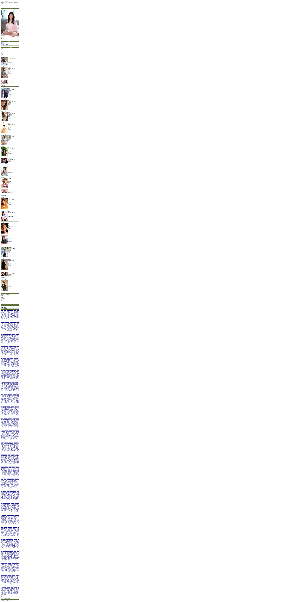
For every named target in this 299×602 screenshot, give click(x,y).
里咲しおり (11, 446)
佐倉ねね (10, 204)
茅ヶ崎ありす (7, 518)
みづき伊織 (13, 315)
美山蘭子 (4, 379)
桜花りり (17, 575)
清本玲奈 (8, 503)
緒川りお (8, 362)
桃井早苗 (13, 541)
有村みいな (11, 576)
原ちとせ (8, 436)
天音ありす (7, 480)
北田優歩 (11, 310)
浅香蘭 (17, 560)
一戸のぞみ (11, 462)
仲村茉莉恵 (11, 378)
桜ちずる (14, 434)
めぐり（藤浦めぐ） (11, 313)
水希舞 (4, 450)
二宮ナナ (5, 354)
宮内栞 (17, 461)
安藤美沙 (13, 388)
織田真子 (2, 350)
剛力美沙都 (3, 576)
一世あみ (2, 497)
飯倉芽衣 (8, 556)
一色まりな (5, 401)
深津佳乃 (11, 546)
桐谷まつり (11, 172)
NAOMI (14, 439)
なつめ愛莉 (12, 421)
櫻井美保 (7, 472)
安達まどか (17, 496)
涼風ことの (12, 395)
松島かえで (8, 325)
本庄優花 (15, 462)
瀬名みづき (14, 433)
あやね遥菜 (3, 432)
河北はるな (14, 492)
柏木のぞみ (5, 313)
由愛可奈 (8, 347)
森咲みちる (14, 435)
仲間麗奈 (11, 439)
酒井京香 (12, 496)
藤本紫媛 (11, 450)
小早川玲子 (12, 507)
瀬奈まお (6, 435)
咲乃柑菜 (5, 578)
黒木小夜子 (5, 400)
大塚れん (10, 431)
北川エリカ (8, 353)
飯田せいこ (6, 528)
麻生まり (13, 531)
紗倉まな (3, 324)
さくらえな (17, 422)
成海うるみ (9, 444)
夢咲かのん (11, 565)
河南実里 (16, 511)
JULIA (8, 351)
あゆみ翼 (11, 432)
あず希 (12, 484)
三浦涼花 (15, 420)
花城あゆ (7, 445)
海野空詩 (15, 475)
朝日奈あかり (12, 330)
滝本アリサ (10, 494)
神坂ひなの (16, 507)
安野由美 (17, 400)
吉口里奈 (5, 497)
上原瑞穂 (8, 403)
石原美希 (13, 327)
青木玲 (15, 323)
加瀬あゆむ (16, 335)
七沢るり (16, 347)
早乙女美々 (5, 427)
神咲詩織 (4, 347)
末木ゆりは (14, 558)
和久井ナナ (15, 394)
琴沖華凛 (16, 591)
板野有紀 (4, 319)
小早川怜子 (11, 358)
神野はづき (3, 507)
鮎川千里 (3, 472)
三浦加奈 (10, 456)
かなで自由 (17, 493)
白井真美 (9, 373)
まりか (11, 379)
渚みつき (11, 589)
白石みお (10, 73)
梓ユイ (9, 401)
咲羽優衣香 (11, 581)
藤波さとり (16, 556)
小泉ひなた (13, 580)
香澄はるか (8, 457)
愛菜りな (2, 425)
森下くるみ (3, 546)
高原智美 (3, 593)
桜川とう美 (15, 390)
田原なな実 (15, 590)
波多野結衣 (11, 324)
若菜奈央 (13, 467)
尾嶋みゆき (12, 520)
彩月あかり (9, 388)
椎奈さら (17, 531)
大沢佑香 (11, 331)
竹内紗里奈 (16, 387)
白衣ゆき (11, 468)
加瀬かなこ (16, 521)
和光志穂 (12, 391)
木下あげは (3, 522)
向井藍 (4, 459)
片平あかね (15, 412)
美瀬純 (13, 384)
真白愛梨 (8, 473)
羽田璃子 (8, 484)
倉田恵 (17, 557)
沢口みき (10, 365)
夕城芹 (9, 455)
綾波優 (13, 317)
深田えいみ (11, 241)
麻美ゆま (5, 349)
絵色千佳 (13, 349)
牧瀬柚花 (16, 552)
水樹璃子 (4, 572)
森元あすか (17, 520)
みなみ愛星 (14, 481)
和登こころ (7, 579)
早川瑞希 (15, 443)
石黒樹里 (15, 482)
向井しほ (5, 433)
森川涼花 (16, 399)
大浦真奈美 (9, 568)
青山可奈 (10, 375)
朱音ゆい (3, 314)
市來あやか (5, 483)
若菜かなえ (17, 479)
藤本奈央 (11, 426)
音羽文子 (5, 553)
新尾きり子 (5, 531)
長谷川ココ (10, 427)
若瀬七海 (14, 342)
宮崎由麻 (13, 575)
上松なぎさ (9, 447)
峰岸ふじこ (13, 448)
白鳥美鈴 (9, 414)
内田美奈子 (16, 403)
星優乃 (8, 359)
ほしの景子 (17, 451)
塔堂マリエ (9, 382)
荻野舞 (13, 486)
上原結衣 (7, 324)
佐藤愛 (10, 384)
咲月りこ (9, 558)
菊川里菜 (8, 374)
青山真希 (9, 563)
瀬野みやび (6, 582)
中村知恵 (10, 435)
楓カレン (14, 584)
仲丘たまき (11, 460)
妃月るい (13, 548)
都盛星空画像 (3, 42)
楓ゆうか (7, 446)
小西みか (14, 438)
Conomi (8, 530)
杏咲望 (12, 387)
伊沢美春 (13, 578)
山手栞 (2, 401)
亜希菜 (13, 366)
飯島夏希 (8, 398)
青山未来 (2, 426)
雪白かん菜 (9, 578)
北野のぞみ (10, 408)
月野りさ (11, 337)
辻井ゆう (11, 402)
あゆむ (17, 385)
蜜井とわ (4, 448)
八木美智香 (5, 492)
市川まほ (8, 343)
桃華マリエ (4, 395)
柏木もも (17, 553)
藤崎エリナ (5, 362)
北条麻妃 (8, 364)
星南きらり (6, 423)
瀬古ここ (15, 460)
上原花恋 (9, 329)
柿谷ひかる (6, 469)
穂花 (14, 339)
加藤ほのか (16, 480)
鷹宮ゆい (5, 509)
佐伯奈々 (15, 328)
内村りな (2, 439)
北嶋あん (5, 588)
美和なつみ (5, 408)
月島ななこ (12, 451)
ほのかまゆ (12, 398)
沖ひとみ (17, 349)
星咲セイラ (16, 518)
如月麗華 (5, 575)
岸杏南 (9, 496)
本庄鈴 (12, 571)
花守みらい (7, 532)
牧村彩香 (8, 577)
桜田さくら (7, 390)
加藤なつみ (5, 366)
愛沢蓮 (8, 358)
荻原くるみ (12, 552)
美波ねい (14, 411)
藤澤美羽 (5, 318)
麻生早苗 (2, 375)
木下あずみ (12, 353)
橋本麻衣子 (12, 515)
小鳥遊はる (15, 516)
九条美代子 (5, 551)
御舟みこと (8, 580)
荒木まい (5, 474)
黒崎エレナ (15, 375)
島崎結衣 (5, 443)
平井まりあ (8, 391)
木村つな (13, 413)
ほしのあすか (16, 314)
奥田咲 (9, 312)
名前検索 (2, 43)
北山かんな (12, 480)
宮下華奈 (4, 460)
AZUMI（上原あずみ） (8, 327)
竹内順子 (15, 372)
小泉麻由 (7, 384)
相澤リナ (10, 129)
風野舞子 (11, 338)
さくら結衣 (11, 363)
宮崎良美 (6, 569)
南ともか (14, 367)
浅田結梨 (4, 457)
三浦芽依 (4, 594)
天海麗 (15, 310)
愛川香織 (10, 62)
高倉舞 (16, 366)
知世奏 (15, 551)
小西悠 (12, 335)
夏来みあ (11, 556)
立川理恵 (3, 328)
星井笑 (17, 474)
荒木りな (16, 364)
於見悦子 (9, 575)
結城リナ (8, 487)
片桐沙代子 (8, 587)
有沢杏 (10, 438)
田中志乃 (8, 564)
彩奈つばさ (13, 457)
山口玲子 (4, 407)
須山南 (5, 560)
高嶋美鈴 (2, 575)
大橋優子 (17, 578)
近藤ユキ (14, 557)
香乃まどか (11, 593)
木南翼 (12, 587)
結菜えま (10, 469)
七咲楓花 (8, 310)
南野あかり (11, 505)
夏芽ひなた (10, 516)
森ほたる (5, 558)
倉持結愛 (15, 409)
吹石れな (6, 449)
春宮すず (17, 467)
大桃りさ (17, 389)
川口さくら (11, 475)
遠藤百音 (10, 570)
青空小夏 (8, 319)
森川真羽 (8, 571)
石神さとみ (17, 515)
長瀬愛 (5, 310)
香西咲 (6, 315)
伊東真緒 (7, 450)
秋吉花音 (11, 498)
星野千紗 (17, 388)
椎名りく (3, 434)
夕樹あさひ (3, 431)
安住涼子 (15, 351)
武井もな (5, 516)
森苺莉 (12, 577)
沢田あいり (7, 402)
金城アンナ (11, 412)
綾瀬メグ (11, 325)
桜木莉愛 (15, 312)
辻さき (17, 413)
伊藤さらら (12, 407)
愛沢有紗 (11, 551)
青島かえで (13, 425)
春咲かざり (9, 433)
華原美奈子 (14, 461)
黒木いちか (5, 317)
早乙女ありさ (6, 439)
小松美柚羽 (7, 522)
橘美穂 (8, 551)
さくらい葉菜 (4, 163)
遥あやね (2, 554)
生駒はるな (10, 529)
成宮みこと (15, 582)
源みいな (13, 545)
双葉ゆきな (15, 505)
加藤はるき (3, 569)
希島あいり (16, 359)
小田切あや (5, 413)
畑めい (4, 590)
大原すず (9, 517)
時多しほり (11, 567)
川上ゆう (11, 323)
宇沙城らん (3, 389)
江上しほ (10, 437)
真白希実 (10, 265)
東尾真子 (4, 473)
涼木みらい (13, 400)
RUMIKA (5, 342)
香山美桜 (5, 409)
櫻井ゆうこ (12, 319)
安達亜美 (8, 479)
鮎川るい (7, 378)
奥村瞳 (7, 434)
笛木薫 (14, 424)
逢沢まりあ (10, 555)
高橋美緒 (12, 386)
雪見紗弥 (17, 315)
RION (5, 484)
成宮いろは (11, 482)
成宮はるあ (3, 458)
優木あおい (6, 363)
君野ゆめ (4, 358)
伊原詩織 (5, 388)
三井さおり (17, 559)
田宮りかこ (10, 497)
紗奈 (5, 337)
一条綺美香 (7, 322)
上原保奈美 (5, 334)
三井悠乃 (17, 483)
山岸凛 (5, 479)
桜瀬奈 (10, 542)
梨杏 (1, 396)
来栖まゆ (14, 510)
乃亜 (12, 326)
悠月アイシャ (15, 527)
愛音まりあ (8, 504)
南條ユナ (8, 544)
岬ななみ (15, 534)
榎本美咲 (10, 510)
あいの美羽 (16, 581)
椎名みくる (5, 329)
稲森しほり (5, 436)
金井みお (2, 499)
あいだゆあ (5, 330)
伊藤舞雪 (5, 548)
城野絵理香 (15, 523)
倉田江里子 (15, 499)
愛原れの (5, 577)
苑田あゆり (10, 508)
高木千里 (2, 519)
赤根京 (4, 424)
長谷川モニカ (6, 468)
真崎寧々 (8, 535)
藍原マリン (8, 459)
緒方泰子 (8, 515)
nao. (14, 337)
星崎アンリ (6, 425)
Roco (9, 354)
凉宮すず (11, 458)
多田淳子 (11, 579)
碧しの (17, 438)
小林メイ (4, 511)
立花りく (4, 583)
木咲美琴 (11, 590)
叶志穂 (13, 329)
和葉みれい (14, 414)
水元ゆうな (8, 311)
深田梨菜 (8, 415)
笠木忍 (12, 403)
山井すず (6, 567)
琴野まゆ (14, 361)
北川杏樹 (5, 359)
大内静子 (14, 497)
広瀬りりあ (5, 444)
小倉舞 (8, 443)
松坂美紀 (5, 506)
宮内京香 (3, 566)
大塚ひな (8, 323)
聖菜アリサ (5, 503)
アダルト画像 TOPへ (4, 44)
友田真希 (3, 353)
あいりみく (7, 507)
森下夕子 (17, 498)
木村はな (2, 390)
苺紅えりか (4, 487)
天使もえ (8, 407)
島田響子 (10, 569)
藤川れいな (12, 487)
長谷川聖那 (4, 391)
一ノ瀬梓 (17, 547)
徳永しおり (5, 547)
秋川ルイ (8, 421)
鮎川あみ (13, 385)
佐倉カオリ (8, 348)
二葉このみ (15, 469)
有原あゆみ (15, 522)
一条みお (13, 560)
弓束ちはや (3, 563)
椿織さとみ (5, 527)
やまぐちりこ (8, 341)
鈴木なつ (7, 581)
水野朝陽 (14, 397)
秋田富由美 (5, 470)
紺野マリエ (9, 543)
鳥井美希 (12, 518)
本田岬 (13, 382)
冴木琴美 (12, 504)
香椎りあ (14, 463)
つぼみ (5, 348)
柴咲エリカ (17, 395)
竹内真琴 (7, 431)
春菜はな (7, 338)
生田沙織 (2, 437)
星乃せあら (12, 479)
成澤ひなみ (12, 511)
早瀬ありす (6, 365)
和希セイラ (16, 572)
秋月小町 (15, 576)
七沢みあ (4, 540)
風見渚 (12, 530)
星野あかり (14, 318)
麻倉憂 (4, 331)
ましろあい (15, 468)
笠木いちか (15, 589)
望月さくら (5, 496)
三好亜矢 (9, 461)
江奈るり (6, 475)
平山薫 (2, 310)
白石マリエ (5, 529)
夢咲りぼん (8, 539)
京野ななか (13, 311)
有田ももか (17, 566)
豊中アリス (5, 541)
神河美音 (15, 472)
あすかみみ (11, 420)
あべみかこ (8, 371)
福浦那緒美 (7, 546)
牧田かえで (10, 394)
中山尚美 (4, 520)
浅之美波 (14, 555)
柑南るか (4, 580)
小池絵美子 (9, 376)
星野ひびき (11, 434)
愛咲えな (3, 445)
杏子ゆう (11, 495)
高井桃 (17, 350)
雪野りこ (7, 383)
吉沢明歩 (2, 342)
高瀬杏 (15, 445)
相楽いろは (9, 377)
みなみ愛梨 (12, 473)
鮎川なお (11, 343)
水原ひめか (6, 523)
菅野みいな (12, 347)
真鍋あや (15, 593)
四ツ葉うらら (16, 506)
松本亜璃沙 (16, 358)
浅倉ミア (17, 541)
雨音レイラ (11, 372)
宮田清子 (5, 584)
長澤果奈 (15, 530)
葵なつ (12, 506)
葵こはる (2, 397)
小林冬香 (15, 378)
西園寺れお (11, 445)
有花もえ (12, 503)
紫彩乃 (4, 367)
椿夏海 (14, 546)
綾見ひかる (10, 361)
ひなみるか (15, 427)
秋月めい (14, 494)
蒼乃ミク (13, 568)
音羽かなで (16, 331)
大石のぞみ (9, 366)
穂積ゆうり (4, 564)
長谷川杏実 (8, 386)
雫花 (17, 558)
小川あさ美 (3, 315)
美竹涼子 (5, 376)
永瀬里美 (15, 459)
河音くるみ (11, 472)
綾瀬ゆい (5, 508)
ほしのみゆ (6, 339)
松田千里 (4, 556)
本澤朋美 (13, 377)
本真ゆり (4, 311)
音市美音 (16, 348)
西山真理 (4, 535)
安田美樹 (12, 341)
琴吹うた (12, 591)
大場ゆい (15, 326)
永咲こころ (7, 420)
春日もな (5, 399)
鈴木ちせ (5, 455)
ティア (16, 329)
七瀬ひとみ (5, 591)
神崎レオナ (17, 436)
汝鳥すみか (13, 401)
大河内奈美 (9, 545)
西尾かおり (8, 328)
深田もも (10, 94)
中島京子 (9, 474)
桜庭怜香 (14, 570)
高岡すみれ (17, 509)
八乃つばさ (5, 545)
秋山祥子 (10, 397)
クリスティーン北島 (12, 519)
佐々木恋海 (8, 422)
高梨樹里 (3, 589)
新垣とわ (8, 506)
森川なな (10, 286)
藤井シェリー (15, 338)
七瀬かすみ (15, 437)
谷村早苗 (16, 353)
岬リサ (2, 408)
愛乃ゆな (10, 523)
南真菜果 (8, 463)
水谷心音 (15, 354)
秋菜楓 (8, 330)
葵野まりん (3, 567)
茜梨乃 (2, 481)
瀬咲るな (4, 491)
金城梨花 (17, 568)
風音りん (10, 228)
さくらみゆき (12, 493)
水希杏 (14, 431)
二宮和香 (9, 483)
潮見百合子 (3, 480)
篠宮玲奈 (3, 85)
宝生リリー (9, 560)
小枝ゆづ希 (15, 508)
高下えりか (9, 492)
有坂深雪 (8, 540)
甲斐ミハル (3, 521)
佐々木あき (3, 449)
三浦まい (15, 554)
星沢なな (11, 316)
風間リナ (2, 548)
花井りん (15, 402)
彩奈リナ (7, 482)
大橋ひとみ (15, 379)
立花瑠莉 (15, 484)
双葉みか (5, 361)
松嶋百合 (2, 560)
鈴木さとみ (11, 346)
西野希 (9, 591)
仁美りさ (4, 552)
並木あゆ (16, 473)
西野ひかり (6, 534)
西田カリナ (11, 423)
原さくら (15, 571)
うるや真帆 (9, 334)
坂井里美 (17, 457)
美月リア (4, 485)
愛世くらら (14, 543)
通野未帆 (5, 471)
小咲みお (11, 359)
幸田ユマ (8, 509)
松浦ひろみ (12, 374)
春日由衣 (17, 401)
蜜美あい (8, 379)
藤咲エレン (3, 518)
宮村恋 (4, 495)
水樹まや (11, 491)
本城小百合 (17, 396)
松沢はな (5, 352)
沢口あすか (17, 374)
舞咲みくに (5, 326)
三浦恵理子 (13, 371)
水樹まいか (3, 542)
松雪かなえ (6, 510)
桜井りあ (8, 337)
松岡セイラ (17, 407)
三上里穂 (5, 481)
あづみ (3, 420)
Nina (12, 409)
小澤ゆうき (11, 153)
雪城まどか (5, 571)
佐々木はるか (6, 336)
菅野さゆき (5, 360)
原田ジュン (7, 389)
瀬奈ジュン (8, 410)
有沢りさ (14, 383)
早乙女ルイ (11, 351)
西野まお (5, 494)
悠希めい (12, 364)
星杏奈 (17, 376)
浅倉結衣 (12, 566)
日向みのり (11, 554)
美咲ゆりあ (6, 519)
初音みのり (11, 339)
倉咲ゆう (15, 346)
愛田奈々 (15, 324)
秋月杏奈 (2, 471)
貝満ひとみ (9, 409)
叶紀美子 (7, 424)
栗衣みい (8, 583)
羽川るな (2, 516)
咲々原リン (8, 572)
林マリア (17, 431)
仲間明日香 (10, 557)
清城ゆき (11, 522)
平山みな (11, 389)
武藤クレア (16, 340)
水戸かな (17, 545)
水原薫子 (13, 547)
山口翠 (14, 579)
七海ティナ (16, 583)
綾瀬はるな (17, 384)
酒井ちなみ (4, 374)
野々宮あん (10, 527)
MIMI (14, 389)
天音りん (15, 449)
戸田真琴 (2, 484)
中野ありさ (6, 397)
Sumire (12, 485)
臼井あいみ (6, 505)
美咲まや (11, 532)
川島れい (5, 377)
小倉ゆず (13, 350)
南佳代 (4, 539)
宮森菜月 (8, 588)
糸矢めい (3, 372)
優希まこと (5, 419)
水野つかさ (7, 340)
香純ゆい (7, 438)
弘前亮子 (13, 447)
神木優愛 (3, 446)
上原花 (4, 370)
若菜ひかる (10, 342)
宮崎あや (4, 415)
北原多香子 (14, 370)
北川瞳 (17, 311)
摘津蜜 (8, 491)
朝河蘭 (2, 377)
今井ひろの (9, 318)
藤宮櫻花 (6, 456)
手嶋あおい (5, 517)
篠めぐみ (9, 413)
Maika (12, 312)
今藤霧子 (10, 582)
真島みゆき (12, 410)
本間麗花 (12, 455)
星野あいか (9, 531)
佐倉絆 (5, 422)
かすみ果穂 (6, 350)
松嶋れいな (4, 195)
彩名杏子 (2, 385)
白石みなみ (11, 449)
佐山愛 (15, 343)
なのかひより (6, 426)
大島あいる (9, 349)
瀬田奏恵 (15, 587)
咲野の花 (11, 544)
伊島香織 (6, 373)
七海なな (3, 338)
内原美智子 (3, 579)
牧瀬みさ (9, 547)
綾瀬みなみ (9, 317)
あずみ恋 (14, 491)
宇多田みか (9, 481)
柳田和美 (9, 471)
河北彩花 (13, 553)
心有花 (10, 383)
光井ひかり (16, 485)
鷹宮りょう (10, 360)
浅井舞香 (3, 378)
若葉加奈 (7, 498)
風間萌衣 (2, 494)
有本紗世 (2, 435)
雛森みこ (16, 421)
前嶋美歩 (17, 339)
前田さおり (3, 462)
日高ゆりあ (10, 411)
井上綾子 (12, 436)
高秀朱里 (16, 504)
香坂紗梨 (15, 539)
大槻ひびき (4, 343)
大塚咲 (10, 350)
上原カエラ (8, 331)
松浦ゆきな (13, 588)
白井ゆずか (3, 475)
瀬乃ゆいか (7, 316)
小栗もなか (5, 557)
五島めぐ (14, 569)
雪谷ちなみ (7, 458)
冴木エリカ (14, 542)
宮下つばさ (3, 322)
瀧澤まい (13, 517)
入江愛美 (3, 325)
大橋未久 (13, 334)
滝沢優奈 (15, 316)
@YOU (2, 388)
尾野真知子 (14, 352)
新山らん (16, 362)
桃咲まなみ (11, 314)
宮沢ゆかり (14, 474)
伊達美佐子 (6, 570)
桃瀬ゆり (8, 511)
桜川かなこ (17, 487)
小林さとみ (14, 376)
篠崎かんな (4, 587)
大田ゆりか (5, 568)
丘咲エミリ (8, 485)
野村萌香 (7, 370)
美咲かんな (9, 419)
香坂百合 (9, 486)
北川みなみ (5, 461)
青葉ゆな (14, 535)
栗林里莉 (3, 384)
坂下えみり (15, 529)
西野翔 (5, 351)
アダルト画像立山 (4, 598)
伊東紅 (10, 370)
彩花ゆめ (4, 398)
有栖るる (7, 593)
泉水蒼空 (9, 548)
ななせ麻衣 (10, 533)
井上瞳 (13, 399)
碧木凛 (17, 470)
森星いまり (14, 471)
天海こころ (11, 252)
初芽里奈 (14, 450)
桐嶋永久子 (6, 375)
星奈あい (5, 530)
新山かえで (9, 352)
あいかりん (8, 448)
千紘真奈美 (15, 533)
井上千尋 (16, 382)
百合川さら (5, 403)
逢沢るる (15, 446)
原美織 (17, 447)
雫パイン (5, 312)
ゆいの (3, 412)
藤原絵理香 (10, 385)
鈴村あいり (6, 355)
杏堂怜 (15, 577)
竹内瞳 (6, 563)
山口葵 (14, 458)
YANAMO (2, 570)
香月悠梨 (8, 335)
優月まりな (13, 536)
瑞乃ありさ (5, 555)
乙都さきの (8, 536)
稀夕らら (11, 424)
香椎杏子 (9, 399)
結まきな (17, 548)
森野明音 (15, 415)
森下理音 (10, 355)
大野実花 (8, 559)
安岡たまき (15, 532)
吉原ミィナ (17, 341)
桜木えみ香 (3, 456)
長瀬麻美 (2, 399)
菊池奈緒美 (10, 584)
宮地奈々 (2, 510)
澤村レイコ (4, 323)
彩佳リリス (17, 455)
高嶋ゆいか (14, 444)
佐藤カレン (7, 493)
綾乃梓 (6, 385)
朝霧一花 (4, 544)
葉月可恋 (8, 552)
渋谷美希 (15, 386)
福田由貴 (11, 540)
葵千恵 (17, 424)
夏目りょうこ (8, 566)
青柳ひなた (10, 592)
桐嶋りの (15, 426)
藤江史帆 (2, 558)
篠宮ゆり (15, 363)
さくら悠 (11, 328)
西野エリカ (15, 495)
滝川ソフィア (15, 360)
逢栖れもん (14, 563)
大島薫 (17, 448)
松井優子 (15, 423)
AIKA (10, 425)
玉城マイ (11, 443)
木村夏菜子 (17, 398)
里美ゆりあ (12, 336)
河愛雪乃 (2, 508)
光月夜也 (5, 414)
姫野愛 (4, 438)
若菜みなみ (5, 486)
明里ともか (7, 521)
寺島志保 (7, 372)
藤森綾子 (11, 354)
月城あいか (5, 543)
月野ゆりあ (3, 532)
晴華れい (17, 517)
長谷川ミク (3, 316)
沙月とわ (12, 559)
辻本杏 (18, 434)
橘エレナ (11, 367)
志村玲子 (13, 419)
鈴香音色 (15, 322)
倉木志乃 (6, 576)
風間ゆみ (16, 317)
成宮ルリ (8, 400)
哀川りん (12, 348)
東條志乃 (5, 559)
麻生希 (9, 315)
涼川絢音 (2, 423)
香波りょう (16, 432)
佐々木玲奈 (6, 467)
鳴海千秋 (15, 540)
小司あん (3, 451)
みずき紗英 (12, 340)
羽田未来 (12, 422)
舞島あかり (10, 470)
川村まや (7, 367)
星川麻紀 (10, 390)
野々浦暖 (7, 589)
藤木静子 (11, 564)
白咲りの (15, 567)
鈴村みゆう (6, 437)
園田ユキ (4, 536)
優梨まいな (11, 216)
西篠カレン (11, 534)
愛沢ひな (8, 387)
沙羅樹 (11, 535)
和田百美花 (17, 391)
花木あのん (15, 456)
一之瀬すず (12, 396)
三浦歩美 (7, 590)
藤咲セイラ (8, 451)
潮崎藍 (4, 482)
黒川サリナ (15, 528)
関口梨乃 (8, 395)
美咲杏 (14, 498)
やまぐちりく (3, 341)
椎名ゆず (11, 583)
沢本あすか (14, 373)
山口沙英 (8, 520)
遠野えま (15, 564)
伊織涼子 (16, 410)
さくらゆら (15, 408)
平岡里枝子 (15, 592)
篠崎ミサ (15, 336)
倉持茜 (8, 460)
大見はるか (5, 592)
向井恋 (17, 492)
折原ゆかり (15, 365)
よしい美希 (6, 554)
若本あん (11, 539)
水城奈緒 (2, 346)
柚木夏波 (6, 542)
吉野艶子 (3, 277)
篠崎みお (13, 483)
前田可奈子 (4, 504)
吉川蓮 (10, 467)
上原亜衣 (11, 322)
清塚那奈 (3, 498)
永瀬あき (7, 314)
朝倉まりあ (4, 371)
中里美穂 (4, 463)
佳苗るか (16, 319)
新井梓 (11, 463)
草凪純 (5, 387)
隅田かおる (9, 553)
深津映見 (9, 326)
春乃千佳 (15, 565)
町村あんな (5, 411)
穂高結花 (2, 468)
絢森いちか (7, 432)
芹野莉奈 (7, 495)
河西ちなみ (3, 402)
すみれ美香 (5, 533)
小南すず (3, 581)
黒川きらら (5, 335)
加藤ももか (4, 515)
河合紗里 (10, 528)
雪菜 (4, 383)
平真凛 (15, 544)
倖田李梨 (3, 410)
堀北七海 (4, 396)
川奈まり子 (5, 394)
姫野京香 (15, 325)
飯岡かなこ (5, 364)
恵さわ (17, 425)
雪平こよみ (10, 499)
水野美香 (11, 459)
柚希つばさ (9, 541)
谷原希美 (6, 412)
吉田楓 (12, 572)
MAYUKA (2, 373)
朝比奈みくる (4, 382)
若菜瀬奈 (6, 499)
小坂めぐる (6, 346)
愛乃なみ (12, 362)
